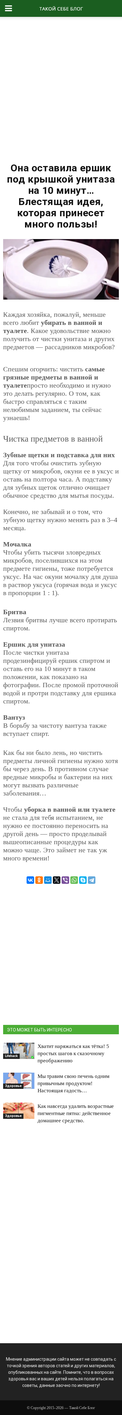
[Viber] (65, 880)
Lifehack (11, 1056)
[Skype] (83, 880)
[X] (56, 880)
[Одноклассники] (39, 880)
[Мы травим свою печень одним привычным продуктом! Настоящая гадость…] (18, 1081)
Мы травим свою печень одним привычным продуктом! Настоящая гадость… (73, 1083)
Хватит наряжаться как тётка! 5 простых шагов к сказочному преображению (73, 1053)
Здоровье (13, 1086)
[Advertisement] (61, 87)
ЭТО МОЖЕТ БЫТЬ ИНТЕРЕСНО (39, 1029)
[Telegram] (91, 880)
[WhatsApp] (74, 880)
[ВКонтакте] (30, 880)
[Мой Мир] (48, 880)
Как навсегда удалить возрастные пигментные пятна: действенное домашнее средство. (76, 1113)
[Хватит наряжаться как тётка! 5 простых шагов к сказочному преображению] (18, 1051)
